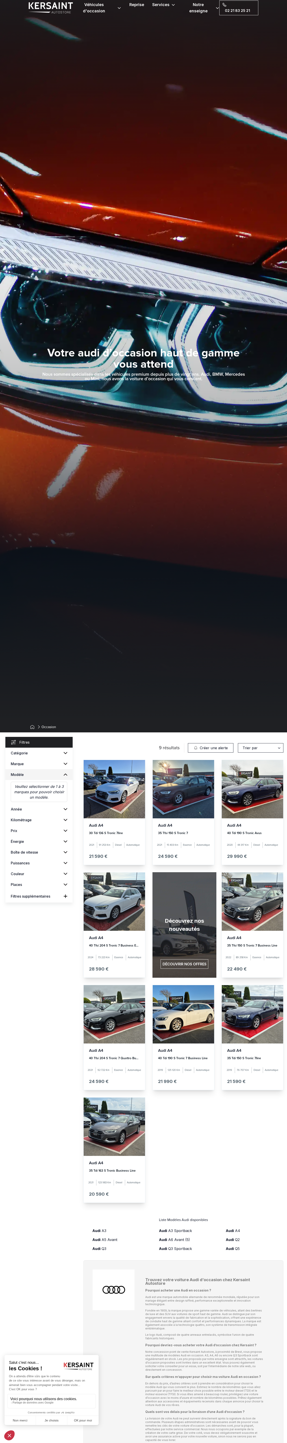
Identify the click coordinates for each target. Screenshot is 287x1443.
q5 (233, 1248)
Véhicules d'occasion (94, 7)
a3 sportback (175, 1230)
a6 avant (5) (174, 1239)
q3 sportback (175, 1248)
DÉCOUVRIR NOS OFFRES (185, 964)
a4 (233, 1230)
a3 (99, 1230)
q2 (233, 1239)
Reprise (136, 4)
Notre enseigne (198, 7)
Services (161, 4)
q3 (99, 1248)
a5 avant (104, 1239)
